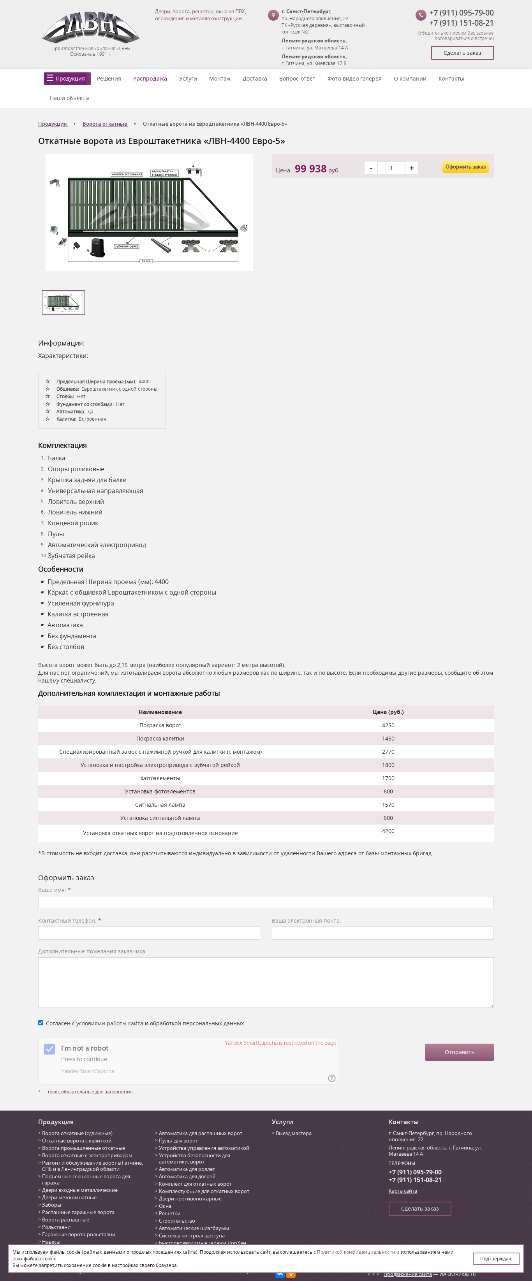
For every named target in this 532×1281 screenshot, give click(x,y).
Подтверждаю (496, 1258)
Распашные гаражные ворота (78, 1212)
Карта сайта (403, 1190)
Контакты (451, 78)
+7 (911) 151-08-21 (461, 23)
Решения (109, 78)
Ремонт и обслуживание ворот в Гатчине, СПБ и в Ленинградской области (92, 1165)
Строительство (177, 1220)
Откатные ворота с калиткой (76, 1140)
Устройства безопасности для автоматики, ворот (194, 1158)
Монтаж (220, 78)
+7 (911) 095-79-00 (461, 12)
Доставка (255, 78)
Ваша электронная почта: (306, 920)
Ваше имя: (54, 889)
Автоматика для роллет (187, 1168)
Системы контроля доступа (192, 1235)
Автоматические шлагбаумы (194, 1228)
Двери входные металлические (80, 1189)
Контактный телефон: (69, 920)
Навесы (51, 1241)
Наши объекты (70, 98)
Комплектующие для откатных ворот (204, 1191)
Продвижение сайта (408, 1273)
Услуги (188, 78)
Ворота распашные (65, 1219)
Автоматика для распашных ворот (200, 1133)
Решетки (169, 1213)
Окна (165, 1205)
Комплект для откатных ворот (195, 1183)
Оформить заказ (466, 166)
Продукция (70, 78)
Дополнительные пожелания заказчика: (92, 951)
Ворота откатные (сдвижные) (77, 1133)
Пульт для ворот (178, 1140)
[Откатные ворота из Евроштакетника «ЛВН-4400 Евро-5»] (149, 212)
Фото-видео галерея (355, 78)
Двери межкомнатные (69, 1197)
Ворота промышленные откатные (83, 1147)
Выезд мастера (294, 1133)
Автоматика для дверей (187, 1176)
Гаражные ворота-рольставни (78, 1234)
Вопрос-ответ (297, 78)
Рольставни (56, 1226)
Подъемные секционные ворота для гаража (86, 1179)
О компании (410, 78)
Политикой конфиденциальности (356, 1252)
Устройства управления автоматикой (204, 1147)
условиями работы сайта (109, 1023)
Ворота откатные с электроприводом (87, 1155)
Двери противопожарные (190, 1198)
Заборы (51, 1204)
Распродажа (150, 78)
